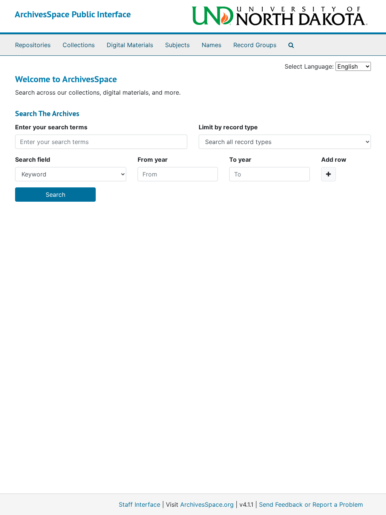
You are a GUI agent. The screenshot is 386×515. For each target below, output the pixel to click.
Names (211, 45)
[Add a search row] (328, 174)
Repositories (33, 45)
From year (153, 159)
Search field (32, 159)
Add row (333, 159)
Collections (79, 45)
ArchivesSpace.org (207, 504)
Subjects (177, 45)
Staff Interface (139, 504)
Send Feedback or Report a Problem (311, 504)
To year (240, 159)
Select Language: (309, 66)
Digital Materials (130, 45)
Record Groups (254, 45)
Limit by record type (228, 127)
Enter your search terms (51, 127)
